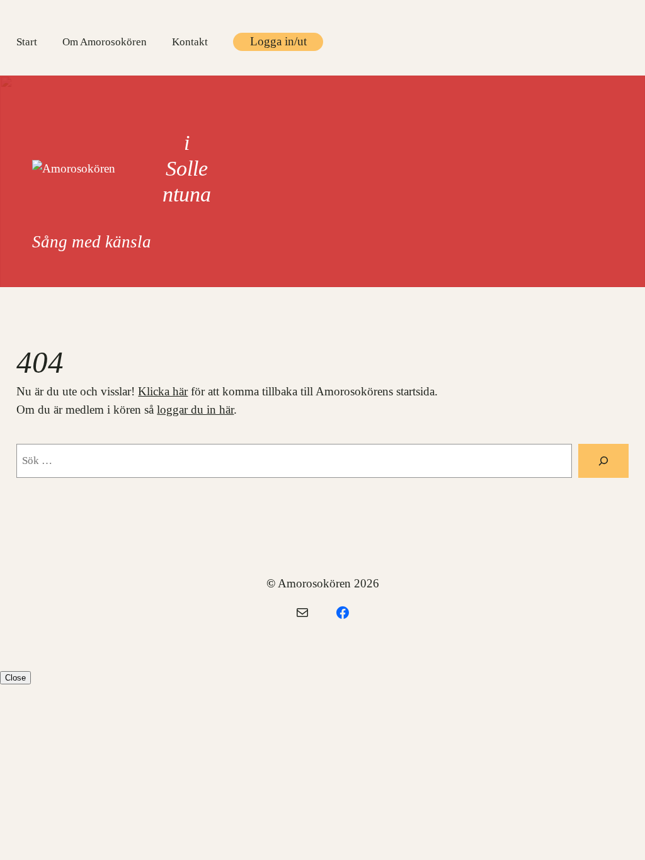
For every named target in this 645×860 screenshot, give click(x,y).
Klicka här (163, 391)
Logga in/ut (278, 41)
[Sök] (603, 461)
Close (15, 677)
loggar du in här (195, 409)
